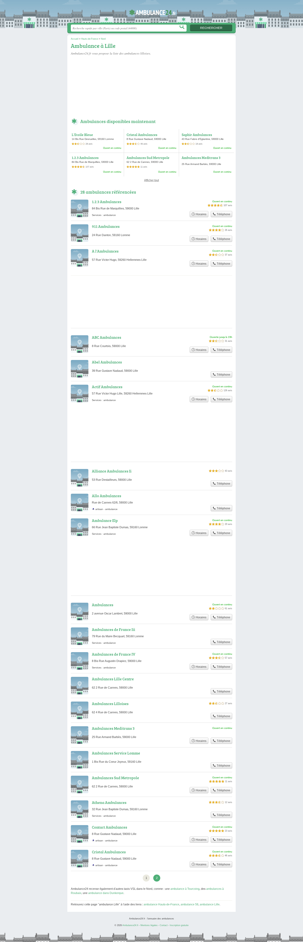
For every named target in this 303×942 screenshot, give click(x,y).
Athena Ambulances (109, 802)
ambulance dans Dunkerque (105, 893)
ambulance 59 (189, 904)
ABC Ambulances (106, 337)
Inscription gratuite (179, 925)
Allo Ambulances (106, 495)
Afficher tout (151, 180)
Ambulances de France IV (113, 654)
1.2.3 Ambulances (85, 157)
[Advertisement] (151, 87)
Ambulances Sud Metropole (148, 157)
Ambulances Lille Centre (113, 679)
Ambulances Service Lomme (116, 753)
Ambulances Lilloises (110, 703)
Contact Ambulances (109, 827)
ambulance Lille (210, 904)
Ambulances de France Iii (113, 629)
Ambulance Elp (105, 520)
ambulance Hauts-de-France (161, 904)
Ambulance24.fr (151, 12)
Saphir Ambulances (197, 134)
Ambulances (102, 604)
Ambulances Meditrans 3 (201, 157)
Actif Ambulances (107, 386)
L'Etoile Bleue (82, 134)
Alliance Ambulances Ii (112, 471)
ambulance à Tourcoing (185, 888)
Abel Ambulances (107, 362)
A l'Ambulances (105, 251)
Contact (164, 925)
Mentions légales (149, 925)
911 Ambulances (106, 226)
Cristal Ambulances (142, 134)
